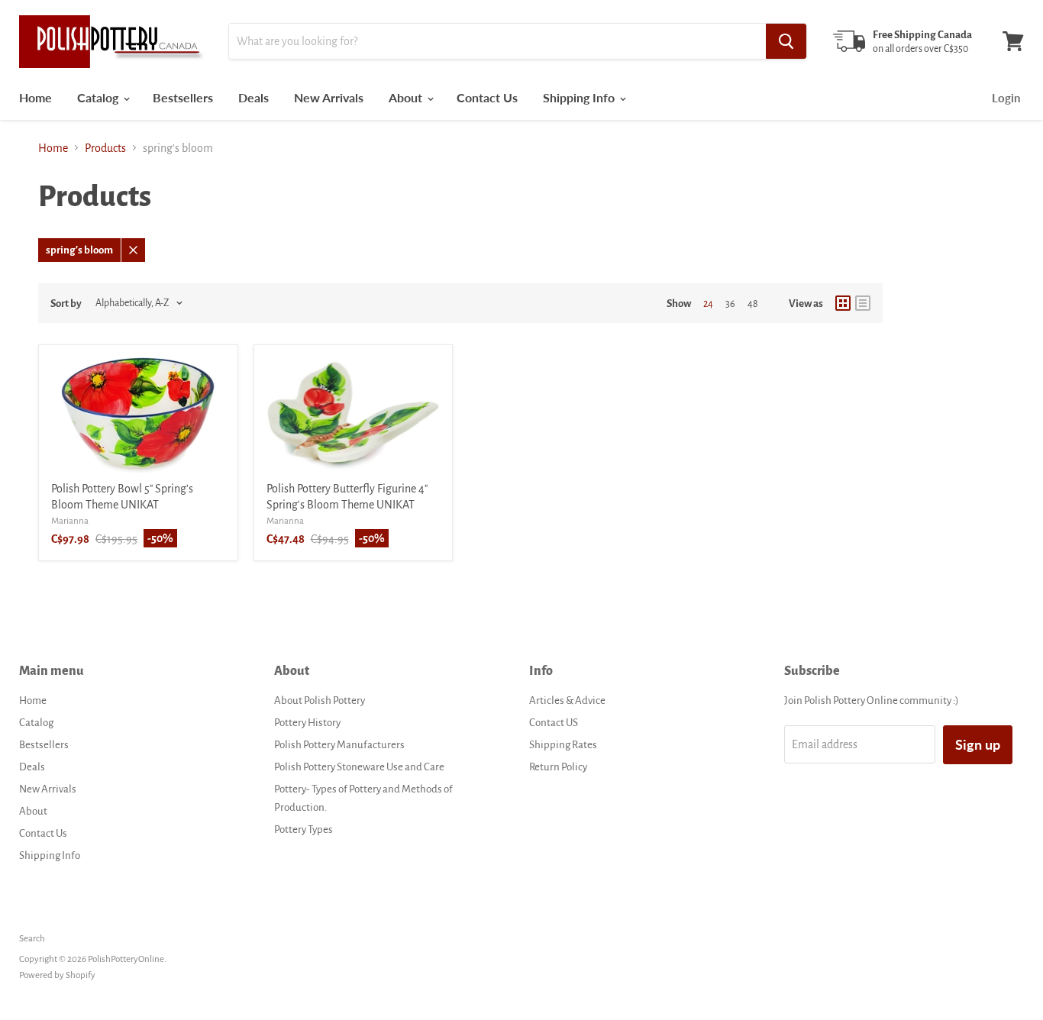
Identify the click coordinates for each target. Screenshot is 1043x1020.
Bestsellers (183, 97)
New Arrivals (328, 97)
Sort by (66, 303)
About (407, 97)
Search (32, 939)
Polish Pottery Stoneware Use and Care (359, 767)
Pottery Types (303, 829)
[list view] (862, 303)
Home (35, 97)
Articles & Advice (567, 700)
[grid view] (843, 303)
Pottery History (307, 722)
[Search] (786, 41)
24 (708, 304)
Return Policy (558, 767)
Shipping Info (580, 97)
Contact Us (487, 97)
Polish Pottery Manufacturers (339, 744)
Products (105, 148)
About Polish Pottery (319, 700)
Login (1006, 98)
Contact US (553, 722)
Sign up (977, 744)
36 (730, 304)
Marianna (70, 521)
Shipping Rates (563, 744)
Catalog (99, 97)
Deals (253, 97)
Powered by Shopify (57, 975)
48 (753, 304)
